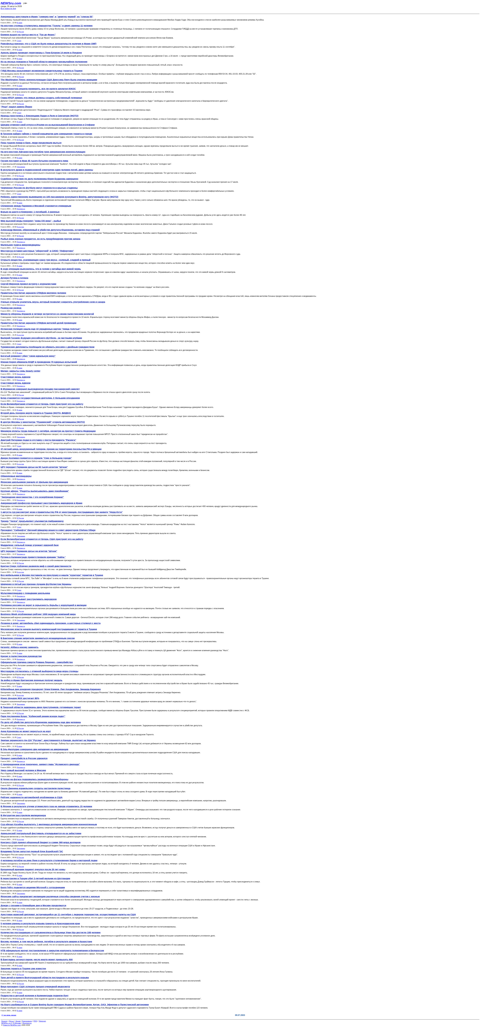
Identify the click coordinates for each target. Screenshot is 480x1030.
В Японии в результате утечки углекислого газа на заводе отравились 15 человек (46, 806)
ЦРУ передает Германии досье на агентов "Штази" (29, 551)
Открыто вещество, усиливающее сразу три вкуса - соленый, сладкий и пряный (45, 260)
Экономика (21, 167)
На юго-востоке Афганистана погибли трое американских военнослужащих (43, 152)
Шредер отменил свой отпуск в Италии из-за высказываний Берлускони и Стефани (48, 124)
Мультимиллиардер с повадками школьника (25, 593)
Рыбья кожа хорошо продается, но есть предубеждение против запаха (40, 239)
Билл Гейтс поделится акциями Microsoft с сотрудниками (33, 887)
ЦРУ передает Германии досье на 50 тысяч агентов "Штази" (34, 467)
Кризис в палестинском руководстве (21, 656)
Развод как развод (11, 308)
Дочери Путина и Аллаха (14, 278)
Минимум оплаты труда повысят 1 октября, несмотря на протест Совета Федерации (48, 431)
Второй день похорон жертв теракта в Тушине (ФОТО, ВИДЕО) (36, 413)
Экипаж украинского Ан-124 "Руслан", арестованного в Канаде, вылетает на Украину (48, 740)
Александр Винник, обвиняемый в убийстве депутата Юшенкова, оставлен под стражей (50, 230)
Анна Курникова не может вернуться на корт (26, 731)
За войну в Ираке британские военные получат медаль (31, 680)
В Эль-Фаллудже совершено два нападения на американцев (34, 749)
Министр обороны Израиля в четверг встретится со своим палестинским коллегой (47, 314)
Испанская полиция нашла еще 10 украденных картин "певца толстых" (40, 329)
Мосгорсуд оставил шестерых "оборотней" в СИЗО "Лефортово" (37, 251)
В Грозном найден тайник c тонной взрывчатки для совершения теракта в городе (46, 134)
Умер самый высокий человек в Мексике (23, 770)
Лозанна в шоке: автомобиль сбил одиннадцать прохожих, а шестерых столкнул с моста (50, 623)
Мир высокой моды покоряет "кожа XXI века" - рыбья (31, 221)
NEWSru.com (11, 3)
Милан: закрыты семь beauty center (20, 371)
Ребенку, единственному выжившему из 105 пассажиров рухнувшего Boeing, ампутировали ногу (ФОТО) (59, 197)
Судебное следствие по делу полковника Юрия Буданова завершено (39, 179)
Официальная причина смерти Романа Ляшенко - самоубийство (37, 662)
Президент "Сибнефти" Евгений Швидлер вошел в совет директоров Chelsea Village (48, 530)
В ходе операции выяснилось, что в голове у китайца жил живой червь (41, 269)
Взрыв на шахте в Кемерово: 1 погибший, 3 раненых (30, 212)
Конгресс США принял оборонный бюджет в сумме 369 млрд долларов (40, 842)
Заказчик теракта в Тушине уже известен (23, 968)
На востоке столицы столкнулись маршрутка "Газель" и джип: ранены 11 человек (46, 25)
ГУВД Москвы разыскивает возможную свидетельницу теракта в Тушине (41, 70)
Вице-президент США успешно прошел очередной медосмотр (35, 986)
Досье (11, 1021)
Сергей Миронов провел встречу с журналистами (28, 284)
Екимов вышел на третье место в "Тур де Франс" (28, 34)
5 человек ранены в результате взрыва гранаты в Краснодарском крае (40, 923)
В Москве (17, 1023)
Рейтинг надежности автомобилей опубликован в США (31, 797)
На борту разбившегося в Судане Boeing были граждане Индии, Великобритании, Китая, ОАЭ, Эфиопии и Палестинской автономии (75, 1004)
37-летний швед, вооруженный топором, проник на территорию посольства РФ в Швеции (51, 449)
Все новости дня (8, 9)
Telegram (42, 1021)
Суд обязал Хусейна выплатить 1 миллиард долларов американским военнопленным (49, 824)
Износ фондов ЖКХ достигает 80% (20, 698)
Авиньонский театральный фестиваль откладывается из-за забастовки (41, 833)
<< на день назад (8, 1015)
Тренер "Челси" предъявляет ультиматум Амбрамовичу (32, 521)
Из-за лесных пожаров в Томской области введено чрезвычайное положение (44, 61)
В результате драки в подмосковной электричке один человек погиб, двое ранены (47, 170)
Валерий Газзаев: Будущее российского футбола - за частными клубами (41, 338)
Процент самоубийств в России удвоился (24, 758)
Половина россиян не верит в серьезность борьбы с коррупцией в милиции (43, 605)
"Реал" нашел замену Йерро (16, 106)
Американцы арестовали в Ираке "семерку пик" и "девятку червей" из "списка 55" (47, 16)
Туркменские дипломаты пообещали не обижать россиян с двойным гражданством (47, 347)
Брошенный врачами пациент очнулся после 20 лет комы (33, 869)
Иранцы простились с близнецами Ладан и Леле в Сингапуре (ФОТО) (39, 115)
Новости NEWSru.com (12, 1025)
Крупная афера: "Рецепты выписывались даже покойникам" (35, 491)
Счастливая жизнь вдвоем (15, 377)
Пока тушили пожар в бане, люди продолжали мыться (31, 143)
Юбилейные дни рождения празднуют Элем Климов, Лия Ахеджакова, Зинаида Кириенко (51, 689)
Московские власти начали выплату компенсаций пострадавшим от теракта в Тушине (49, 629)
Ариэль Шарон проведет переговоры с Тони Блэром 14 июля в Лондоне (41, 52)
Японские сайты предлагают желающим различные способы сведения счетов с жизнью (50, 896)
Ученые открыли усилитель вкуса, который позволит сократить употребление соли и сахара (53, 302)
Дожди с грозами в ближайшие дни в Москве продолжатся (33, 905)
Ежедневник (27, 1021)
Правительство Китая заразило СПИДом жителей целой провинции (38, 323)
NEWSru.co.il (6, 1023)
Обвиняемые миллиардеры (16, 476)
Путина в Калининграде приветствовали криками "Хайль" (33, 557)
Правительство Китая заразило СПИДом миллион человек (33, 293)
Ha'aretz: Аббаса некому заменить (19, 647)
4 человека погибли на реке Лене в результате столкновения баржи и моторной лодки (49, 860)
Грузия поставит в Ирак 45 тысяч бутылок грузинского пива (34, 161)
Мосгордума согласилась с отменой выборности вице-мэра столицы (39, 671)
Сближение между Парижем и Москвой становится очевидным (36, 206)
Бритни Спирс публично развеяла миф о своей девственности (36, 566)
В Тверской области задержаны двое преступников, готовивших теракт (41, 707)
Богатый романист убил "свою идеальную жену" (28, 356)
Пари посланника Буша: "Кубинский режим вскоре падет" (33, 716)
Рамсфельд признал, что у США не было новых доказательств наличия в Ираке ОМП (48, 43)
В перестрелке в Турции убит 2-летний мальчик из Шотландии (35, 878)
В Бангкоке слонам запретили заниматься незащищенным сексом (38, 638)
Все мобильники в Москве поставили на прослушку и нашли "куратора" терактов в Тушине (52, 575)
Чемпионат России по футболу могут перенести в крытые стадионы (39, 188)
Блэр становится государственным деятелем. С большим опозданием (40, 398)
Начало (4, 1021)
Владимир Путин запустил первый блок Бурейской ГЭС (32, 851)
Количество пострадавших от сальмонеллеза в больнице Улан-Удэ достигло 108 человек (50, 932)
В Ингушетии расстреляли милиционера (23, 815)
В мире (19, 23)
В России (20, 32)
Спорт (19, 41)
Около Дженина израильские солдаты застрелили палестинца (35, 788)
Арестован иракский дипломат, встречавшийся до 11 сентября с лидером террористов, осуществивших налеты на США (68, 914)
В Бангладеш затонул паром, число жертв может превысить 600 (37, 959)
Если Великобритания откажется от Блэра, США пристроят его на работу (42, 404)
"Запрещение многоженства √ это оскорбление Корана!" (32, 497)
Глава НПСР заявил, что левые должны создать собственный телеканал (41, 97)
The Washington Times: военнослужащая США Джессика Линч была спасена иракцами (49, 79)
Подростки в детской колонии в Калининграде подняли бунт (34, 995)
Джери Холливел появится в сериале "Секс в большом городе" (36, 458)
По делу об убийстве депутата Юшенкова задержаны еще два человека (41, 722)
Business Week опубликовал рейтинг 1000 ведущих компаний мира (38, 614)
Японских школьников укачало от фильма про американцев (34, 482)
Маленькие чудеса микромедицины (20, 245)
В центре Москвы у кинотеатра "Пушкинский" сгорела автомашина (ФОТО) (43, 422)
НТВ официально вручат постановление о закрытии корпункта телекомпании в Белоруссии (52, 950)
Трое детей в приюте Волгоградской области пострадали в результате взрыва (45, 977)
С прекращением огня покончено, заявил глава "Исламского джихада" (40, 764)
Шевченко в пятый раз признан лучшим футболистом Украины (36, 584)
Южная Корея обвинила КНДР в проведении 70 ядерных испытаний (39, 362)
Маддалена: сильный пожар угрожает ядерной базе (30, 545)
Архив (18, 1021)
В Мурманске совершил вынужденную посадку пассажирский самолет (40, 389)
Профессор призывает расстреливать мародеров (29, 599)
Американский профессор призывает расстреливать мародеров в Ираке (41, 503)
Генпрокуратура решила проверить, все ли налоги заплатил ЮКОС (38, 88)
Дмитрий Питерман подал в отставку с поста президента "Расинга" (38, 440)
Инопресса (21, 209)
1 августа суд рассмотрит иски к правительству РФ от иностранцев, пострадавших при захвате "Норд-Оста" (62, 512)
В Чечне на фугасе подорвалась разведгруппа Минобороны (34, 779)
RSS (35, 1021)
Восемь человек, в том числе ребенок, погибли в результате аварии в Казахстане (46, 941)
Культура (20, 227)
